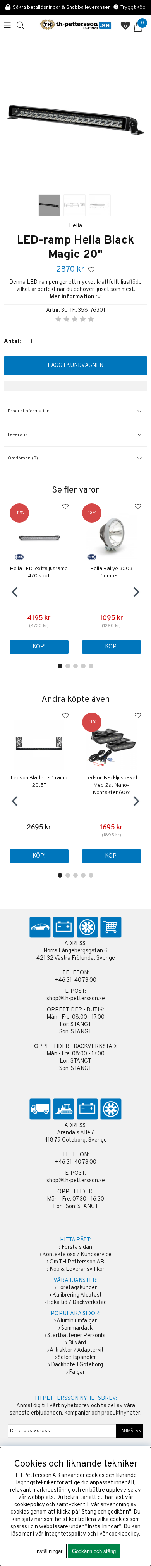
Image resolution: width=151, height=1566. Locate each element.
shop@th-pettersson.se (75, 999)
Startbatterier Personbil (77, 1335)
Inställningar (48, 1551)
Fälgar (77, 1372)
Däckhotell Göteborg (77, 1365)
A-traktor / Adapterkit (77, 1350)
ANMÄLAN (130, 1431)
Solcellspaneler (77, 1357)
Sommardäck (77, 1328)
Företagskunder (77, 1288)
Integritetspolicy (65, 1534)
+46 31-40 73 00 (75, 980)
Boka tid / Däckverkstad (77, 1302)
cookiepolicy (124, 1534)
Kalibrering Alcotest (77, 1295)
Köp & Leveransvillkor (77, 1269)
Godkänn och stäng (94, 1551)
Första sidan (77, 1247)
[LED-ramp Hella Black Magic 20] (49, 205)
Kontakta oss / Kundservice (77, 1254)
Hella (75, 226)
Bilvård (77, 1343)
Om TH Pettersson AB (77, 1262)
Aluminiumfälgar (77, 1321)
